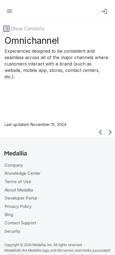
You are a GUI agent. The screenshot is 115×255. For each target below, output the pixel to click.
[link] (103, 11)
